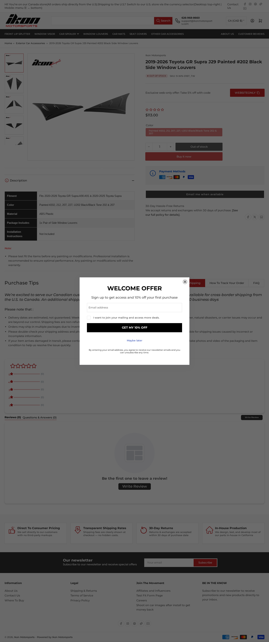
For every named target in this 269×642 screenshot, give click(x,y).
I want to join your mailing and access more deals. (126, 317)
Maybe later (134, 340)
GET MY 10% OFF (134, 327)
